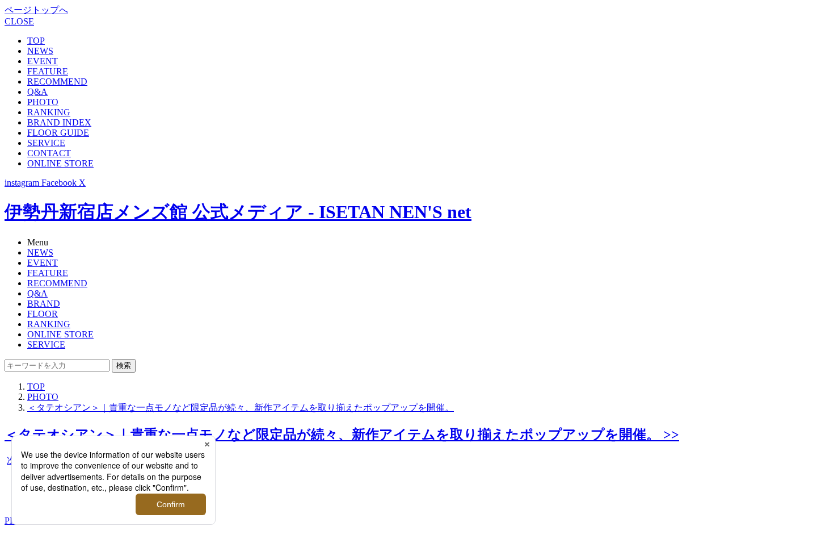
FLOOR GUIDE (58, 132)
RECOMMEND (57, 81)
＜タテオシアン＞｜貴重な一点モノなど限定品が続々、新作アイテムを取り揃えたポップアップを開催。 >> (342, 434)
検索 (123, 365)
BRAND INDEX (59, 122)
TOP (36, 40)
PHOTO (42, 102)
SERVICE (46, 143)
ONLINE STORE (60, 163)
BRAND (43, 303)
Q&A (37, 92)
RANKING (48, 112)
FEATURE (47, 71)
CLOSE (19, 21)
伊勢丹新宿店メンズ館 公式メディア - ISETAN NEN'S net (238, 212)
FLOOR (42, 314)
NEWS (40, 51)
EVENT (42, 61)
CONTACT (49, 153)
